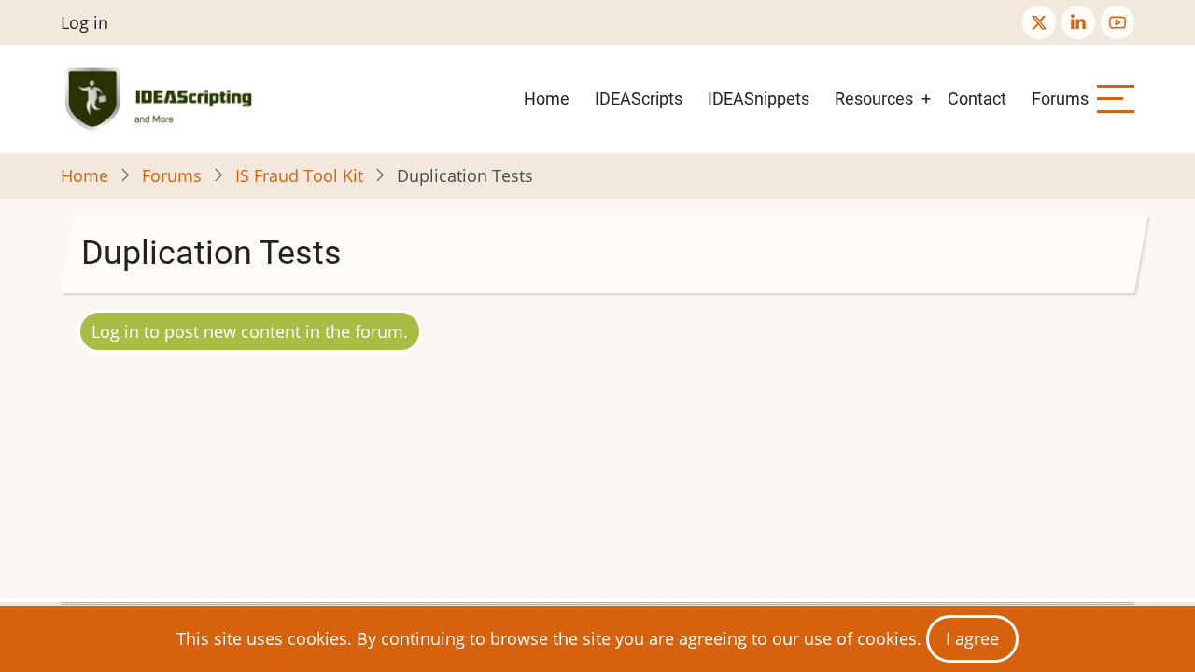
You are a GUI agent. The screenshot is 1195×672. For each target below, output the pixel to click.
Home (546, 98)
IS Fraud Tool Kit (299, 175)
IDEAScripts (638, 98)
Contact (977, 98)
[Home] (162, 99)
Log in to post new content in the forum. (249, 331)
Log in (84, 22)
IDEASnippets (758, 98)
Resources (874, 98)
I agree (972, 638)
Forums (1060, 98)
